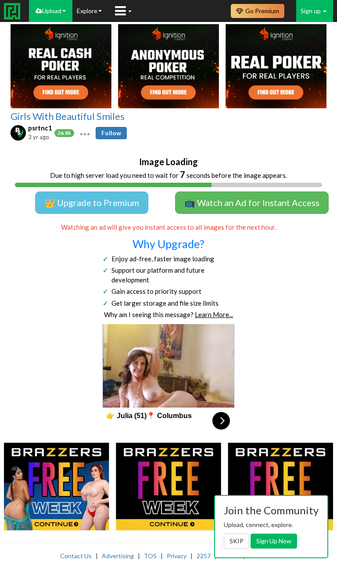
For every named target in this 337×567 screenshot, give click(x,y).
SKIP (236, 541)
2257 (204, 556)
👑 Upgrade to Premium (91, 202)
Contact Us (76, 556)
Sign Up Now (273, 541)
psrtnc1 (40, 128)
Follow (111, 133)
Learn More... (214, 314)
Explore (87, 10)
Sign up (311, 10)
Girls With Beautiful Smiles (68, 116)
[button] (85, 133)
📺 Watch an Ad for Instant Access (251, 202)
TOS (150, 556)
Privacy (176, 556)
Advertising (118, 556)
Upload (51, 10)
